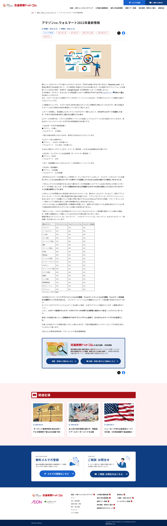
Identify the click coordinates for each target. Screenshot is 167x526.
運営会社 (161, 8)
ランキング (74, 510)
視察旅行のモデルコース (105, 508)
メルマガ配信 (74, 513)
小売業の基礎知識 (102, 8)
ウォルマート (107, 92)
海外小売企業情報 (116, 8)
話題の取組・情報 (76, 504)
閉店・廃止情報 (75, 507)
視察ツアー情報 (130, 8)
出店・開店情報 (75, 501)
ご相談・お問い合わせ (124, 498)
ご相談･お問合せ (157, 3)
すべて (73, 498)
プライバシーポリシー (36, 523)
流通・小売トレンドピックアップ (81, 8)
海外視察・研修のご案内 (147, 8)
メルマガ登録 (136, 3)
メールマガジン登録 (123, 501)
